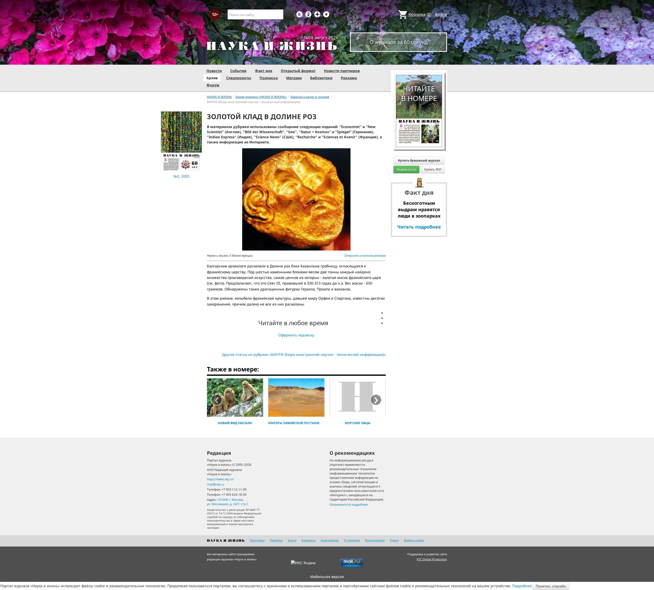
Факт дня (263, 70)
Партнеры (257, 540)
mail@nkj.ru (215, 484)
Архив (212, 77)
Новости (214, 70)
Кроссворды (330, 540)
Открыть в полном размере (365, 255)
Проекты (276, 540)
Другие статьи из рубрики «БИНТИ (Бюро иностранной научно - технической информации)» (304, 354)
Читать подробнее (419, 226)
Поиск (394, 540)
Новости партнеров (342, 70)
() (419, 14)
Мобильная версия (327, 576)
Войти (441, 14)
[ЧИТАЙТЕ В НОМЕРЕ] (419, 60)
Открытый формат (298, 70)
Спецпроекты (238, 77)
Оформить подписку (296, 335)
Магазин (294, 77)
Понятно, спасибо (551, 585)
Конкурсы (308, 540)
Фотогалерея (375, 540)
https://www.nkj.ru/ (220, 479)
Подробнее (522, 585)
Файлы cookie (414, 540)
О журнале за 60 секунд (399, 42)
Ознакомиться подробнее (349, 504)
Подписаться (406, 169)
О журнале (352, 540)
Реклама (349, 77)
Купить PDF (432, 169)
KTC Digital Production (432, 559)
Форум (212, 85)
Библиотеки (321, 77)
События (238, 70)
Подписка (269, 77)
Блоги (292, 540)
